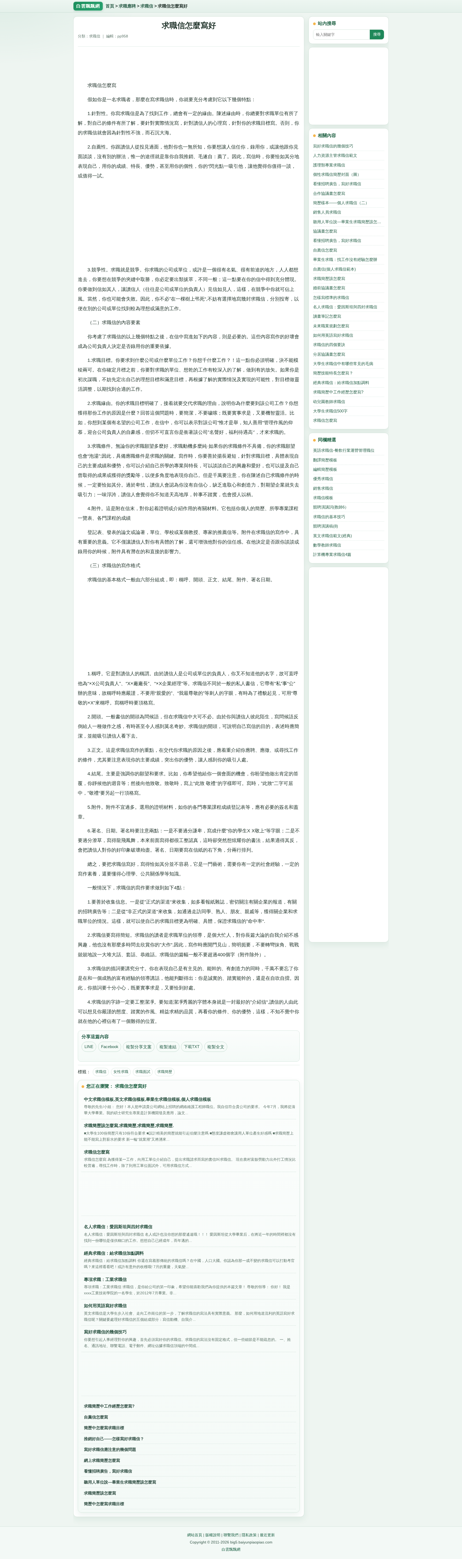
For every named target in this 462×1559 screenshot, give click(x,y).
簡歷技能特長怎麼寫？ (333, 373)
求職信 (146, 6)
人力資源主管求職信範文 (335, 155)
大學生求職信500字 (330, 411)
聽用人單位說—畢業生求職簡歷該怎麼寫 (120, 1482)
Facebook (109, 1047)
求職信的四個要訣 (329, 344)
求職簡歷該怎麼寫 (100, 1493)
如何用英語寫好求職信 (333, 335)
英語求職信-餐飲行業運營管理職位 (344, 450)
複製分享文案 (139, 1047)
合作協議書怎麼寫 (329, 193)
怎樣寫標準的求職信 (331, 297)
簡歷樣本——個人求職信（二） (341, 202)
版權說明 (212, 1535)
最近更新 (267, 1535)
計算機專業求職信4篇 (332, 554)
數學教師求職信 (327, 545)
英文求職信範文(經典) (332, 535)
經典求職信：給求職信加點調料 (341, 382)
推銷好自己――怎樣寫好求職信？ (114, 1438)
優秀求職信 (323, 478)
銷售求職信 (323, 488)
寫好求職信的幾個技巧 (333, 146)
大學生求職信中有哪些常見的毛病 (343, 363)
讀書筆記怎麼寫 (327, 316)
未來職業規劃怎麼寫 (331, 326)
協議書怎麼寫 (325, 231)
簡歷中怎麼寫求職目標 (104, 1427)
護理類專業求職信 (329, 165)
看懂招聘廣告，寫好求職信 (108, 1471)
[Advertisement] (189, 62)
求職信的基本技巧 (329, 516)
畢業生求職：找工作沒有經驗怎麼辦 (345, 259)
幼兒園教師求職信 (329, 401)
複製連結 (167, 1047)
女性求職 (120, 1071)
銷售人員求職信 (327, 212)
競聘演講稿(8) (325, 526)
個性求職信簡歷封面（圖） (337, 174)
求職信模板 (323, 497)
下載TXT (191, 1047)
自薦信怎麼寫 (96, 1417)
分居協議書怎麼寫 (329, 354)
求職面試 (142, 1071)
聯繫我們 (231, 1535)
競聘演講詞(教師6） (331, 507)
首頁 (110, 6)
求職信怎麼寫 (325, 420)
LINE (88, 1047)
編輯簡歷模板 (325, 469)
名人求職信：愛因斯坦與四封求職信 (345, 307)
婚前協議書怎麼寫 (329, 288)
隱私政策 (249, 1535)
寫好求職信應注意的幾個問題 (110, 1449)
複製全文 (215, 1047)
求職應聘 (127, 6)
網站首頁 (194, 1535)
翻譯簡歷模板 (325, 460)
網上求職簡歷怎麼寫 (102, 1460)
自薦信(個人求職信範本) (334, 269)
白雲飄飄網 (231, 1549)
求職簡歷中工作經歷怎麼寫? (109, 1406)
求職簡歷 (164, 1071)
